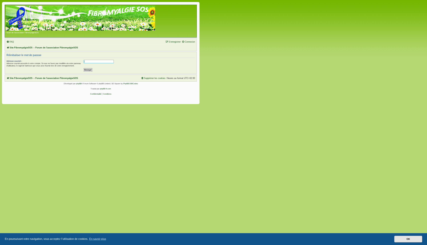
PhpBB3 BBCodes (130, 84)
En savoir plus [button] (97, 238)
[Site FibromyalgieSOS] (86, 18)
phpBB (78, 84)
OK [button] (408, 239)
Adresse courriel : (14, 61)
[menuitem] (10, 41)
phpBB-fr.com (105, 89)
